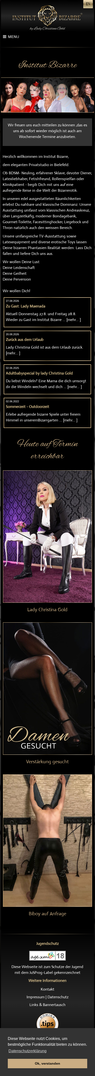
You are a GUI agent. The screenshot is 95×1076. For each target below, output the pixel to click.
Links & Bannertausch (47, 1004)
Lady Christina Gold (47, 610)
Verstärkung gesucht (47, 762)
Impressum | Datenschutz (47, 997)
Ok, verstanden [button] (47, 1063)
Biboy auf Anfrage (47, 914)
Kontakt (47, 989)
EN (88, 4)
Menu (13, 36)
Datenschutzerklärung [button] (28, 1051)
